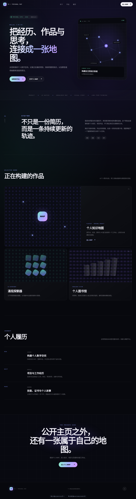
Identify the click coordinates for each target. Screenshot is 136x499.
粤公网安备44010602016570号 (77, 496)
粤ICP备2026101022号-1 (57, 496)
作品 (68, 4)
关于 (61, 4)
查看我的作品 (17, 79)
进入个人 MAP (68, 464)
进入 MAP (126, 4)
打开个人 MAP (35, 79)
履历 (74, 4)
